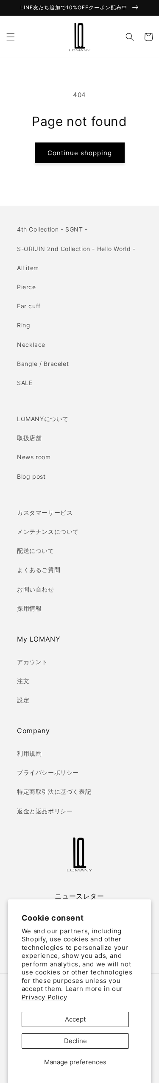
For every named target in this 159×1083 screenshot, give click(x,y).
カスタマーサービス (45, 512)
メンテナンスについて (48, 531)
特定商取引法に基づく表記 (54, 791)
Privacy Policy (44, 997)
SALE (24, 382)
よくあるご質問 (38, 569)
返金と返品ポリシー (45, 811)
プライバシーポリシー (48, 772)
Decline (75, 1041)
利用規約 (29, 753)
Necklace (31, 344)
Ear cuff (29, 306)
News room (33, 457)
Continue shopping (79, 153)
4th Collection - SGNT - (52, 229)
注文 (23, 680)
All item (28, 267)
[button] (10, 37)
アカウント (32, 661)
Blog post (31, 476)
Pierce (26, 286)
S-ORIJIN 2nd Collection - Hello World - (76, 248)
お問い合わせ (35, 589)
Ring (23, 325)
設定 (23, 699)
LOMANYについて (43, 418)
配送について (35, 550)
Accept (75, 1019)
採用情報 (29, 608)
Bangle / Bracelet (43, 363)
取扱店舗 (29, 437)
